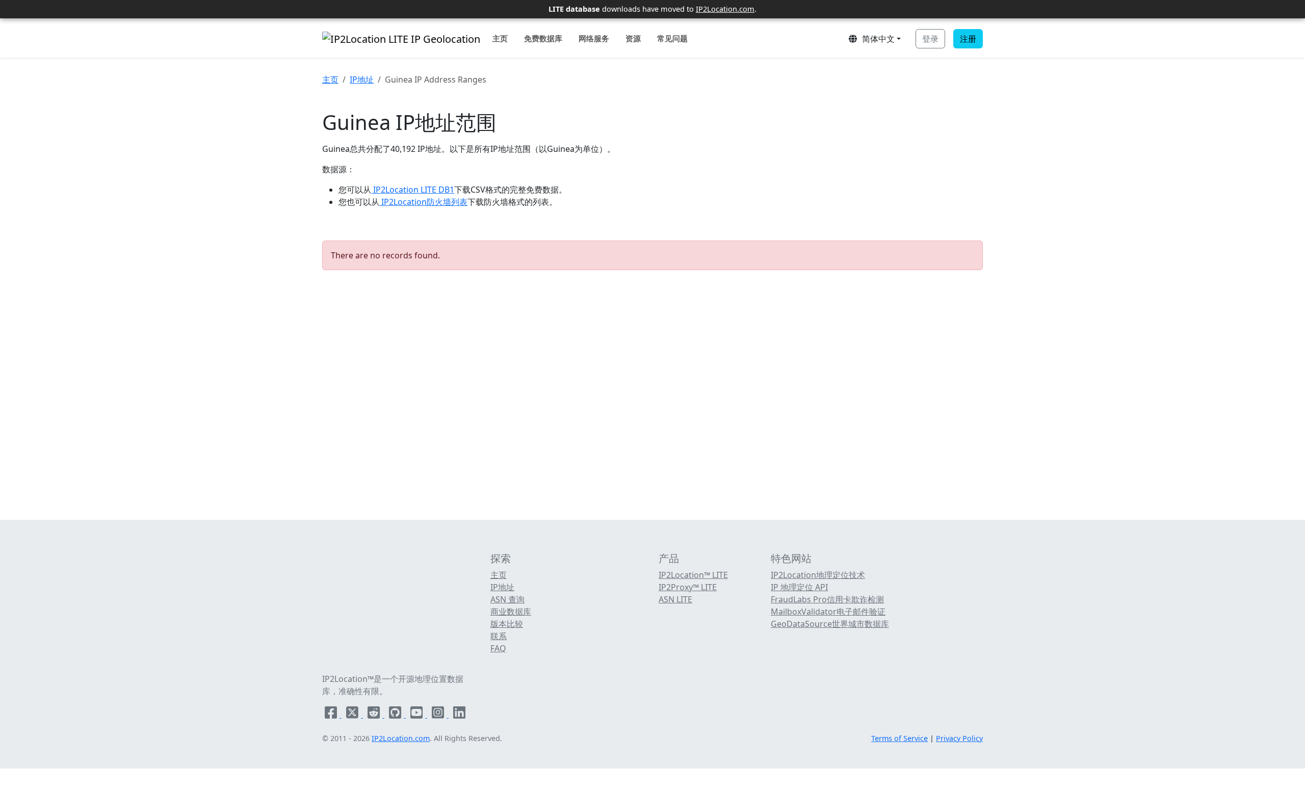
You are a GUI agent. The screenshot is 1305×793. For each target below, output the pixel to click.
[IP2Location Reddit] (374, 714)
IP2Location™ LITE (693, 574)
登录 (930, 38)
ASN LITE (675, 599)
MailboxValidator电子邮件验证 (828, 611)
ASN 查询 (507, 599)
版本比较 (506, 623)
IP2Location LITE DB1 (412, 189)
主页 (500, 38)
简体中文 (876, 38)
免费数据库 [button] (543, 38)
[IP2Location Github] (396, 714)
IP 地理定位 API (799, 587)
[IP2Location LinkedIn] (459, 714)
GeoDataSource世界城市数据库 (830, 623)
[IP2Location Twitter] (353, 714)
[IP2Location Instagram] (439, 714)
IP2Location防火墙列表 (423, 201)
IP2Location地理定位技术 (818, 574)
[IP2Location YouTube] (417, 714)
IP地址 (362, 79)
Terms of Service (899, 738)
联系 (498, 636)
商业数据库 (510, 611)
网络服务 (594, 38)
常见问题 (672, 38)
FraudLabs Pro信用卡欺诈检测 (827, 599)
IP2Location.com (725, 9)
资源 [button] (633, 38)
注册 (968, 38)
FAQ (498, 648)
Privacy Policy (959, 738)
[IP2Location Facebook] (332, 714)
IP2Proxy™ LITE (688, 587)
